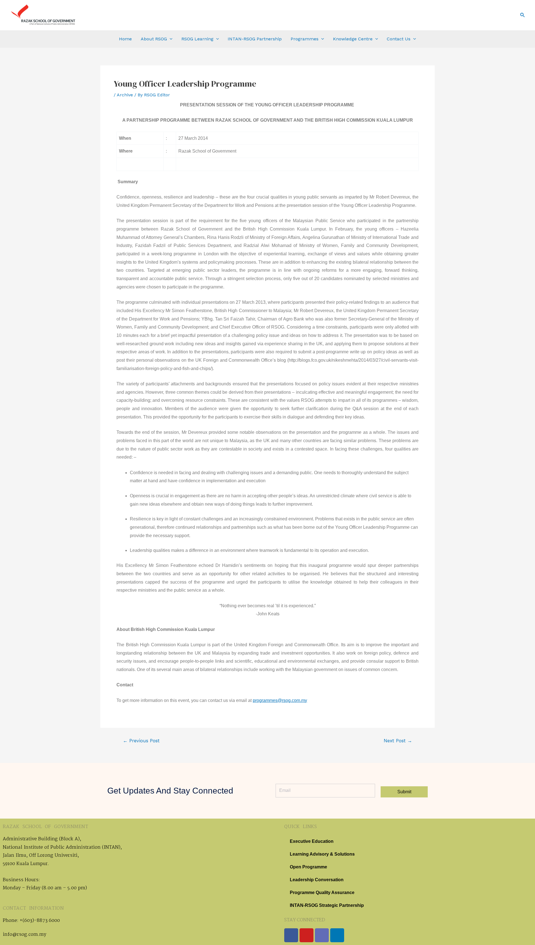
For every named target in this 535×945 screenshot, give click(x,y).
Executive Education (312, 841)
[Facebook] (291, 935)
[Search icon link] (522, 15)
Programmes (304, 38)
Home (125, 38)
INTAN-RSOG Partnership (255, 38)
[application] (169, 39)
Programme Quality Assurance (322, 892)
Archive (125, 94)
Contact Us (398, 38)
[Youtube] (306, 935)
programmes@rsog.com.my (280, 700)
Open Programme (308, 867)
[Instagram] (322, 935)
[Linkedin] (337, 935)
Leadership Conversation (317, 879)
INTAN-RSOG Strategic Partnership (327, 905)
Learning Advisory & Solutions (322, 854)
